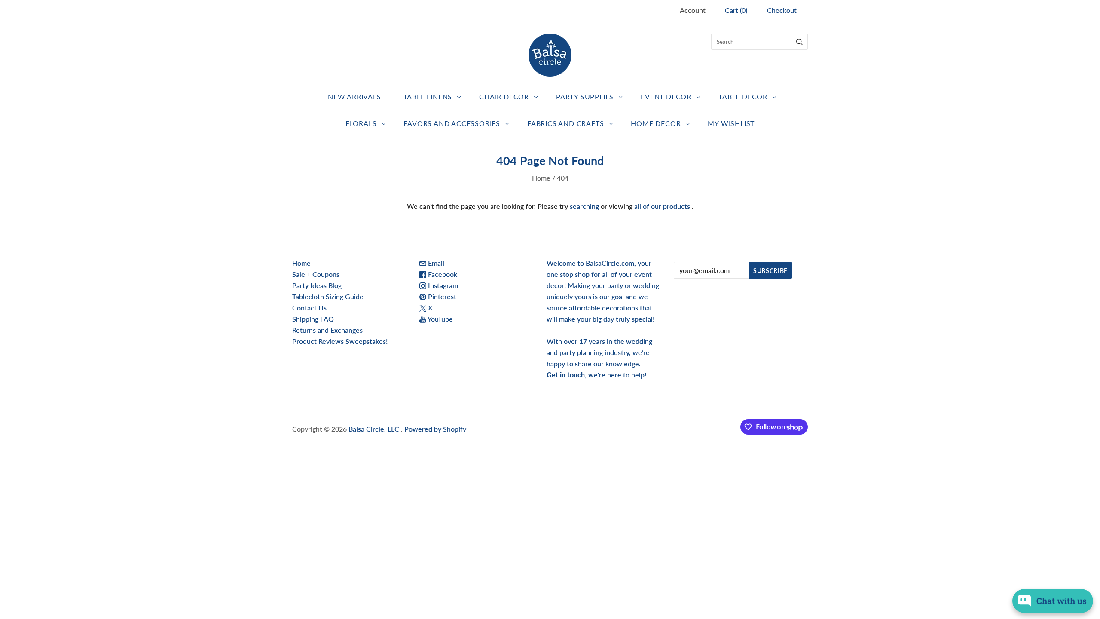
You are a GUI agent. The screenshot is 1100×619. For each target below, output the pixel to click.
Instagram (442, 285)
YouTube (439, 319)
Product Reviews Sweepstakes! (340, 341)
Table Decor (742, 96)
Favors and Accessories (451, 123)
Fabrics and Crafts (565, 123)
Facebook (441, 274)
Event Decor (666, 96)
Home (541, 178)
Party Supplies (585, 96)
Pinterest (441, 296)
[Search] (799, 42)
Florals (361, 123)
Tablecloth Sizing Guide (328, 296)
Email (435, 263)
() (736, 10)
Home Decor (656, 123)
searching (584, 206)
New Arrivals (354, 96)
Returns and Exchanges (327, 330)
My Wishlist (731, 123)
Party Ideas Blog (317, 285)
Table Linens (427, 96)
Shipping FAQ (313, 319)
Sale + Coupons (315, 274)
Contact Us (309, 307)
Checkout (782, 10)
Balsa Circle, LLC (374, 429)
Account (693, 10)
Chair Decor (504, 96)
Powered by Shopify (435, 429)
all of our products (662, 206)
